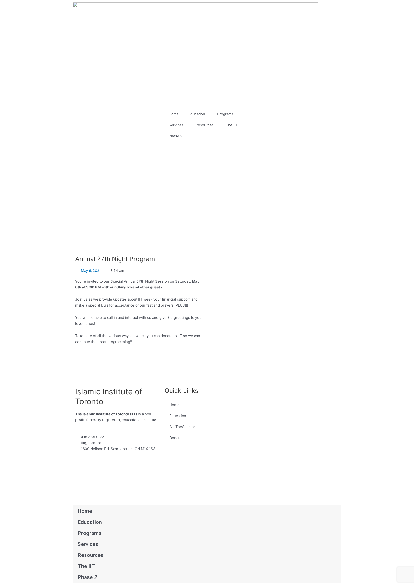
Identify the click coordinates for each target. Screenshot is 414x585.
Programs (225, 114)
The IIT (232, 125)
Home (174, 114)
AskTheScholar (182, 426)
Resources (205, 125)
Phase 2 (175, 136)
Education (196, 114)
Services (176, 125)
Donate (175, 438)
